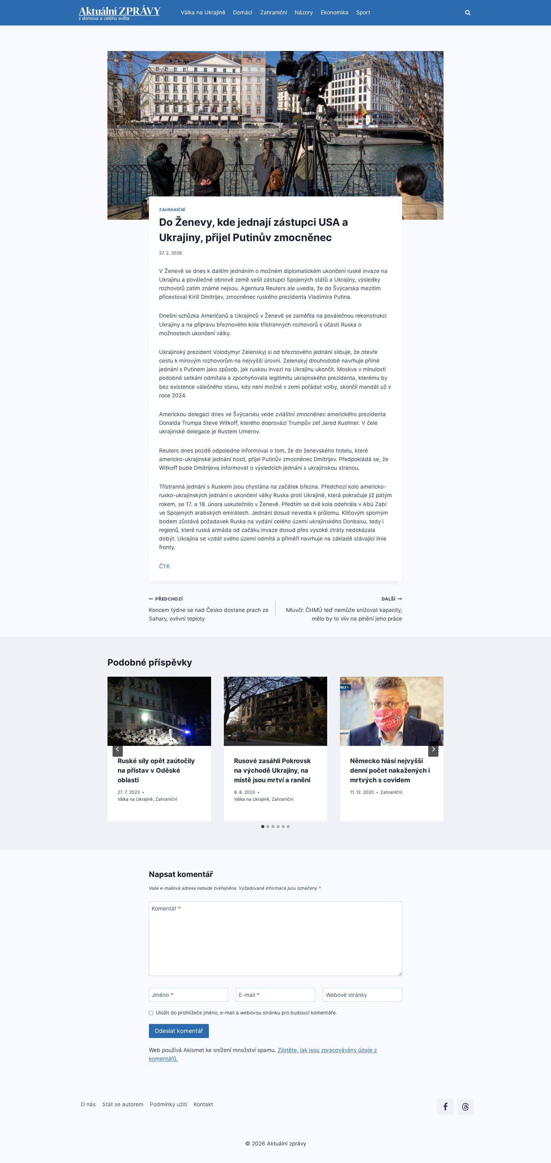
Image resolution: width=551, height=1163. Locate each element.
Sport (363, 12)
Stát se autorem (122, 1104)
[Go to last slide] (118, 749)
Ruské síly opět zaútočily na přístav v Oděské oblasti (156, 770)
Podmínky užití (168, 1104)
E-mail (249, 995)
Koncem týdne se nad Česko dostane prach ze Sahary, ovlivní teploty (208, 609)
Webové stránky (346, 995)
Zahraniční (273, 12)
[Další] (433, 749)
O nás (88, 1104)
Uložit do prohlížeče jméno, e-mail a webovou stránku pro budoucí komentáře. (246, 1013)
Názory (304, 12)
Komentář (166, 908)
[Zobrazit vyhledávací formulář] (468, 12)
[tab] (262, 826)
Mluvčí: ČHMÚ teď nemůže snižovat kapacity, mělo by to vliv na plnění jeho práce (344, 609)
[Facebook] (445, 1107)
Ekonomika (335, 12)
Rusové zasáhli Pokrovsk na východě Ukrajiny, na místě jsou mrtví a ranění (272, 770)
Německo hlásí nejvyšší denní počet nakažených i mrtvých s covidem (390, 770)
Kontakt (203, 1104)
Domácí (242, 12)
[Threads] (465, 1107)
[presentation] (159, 711)
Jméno (162, 995)
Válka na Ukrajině (203, 12)
